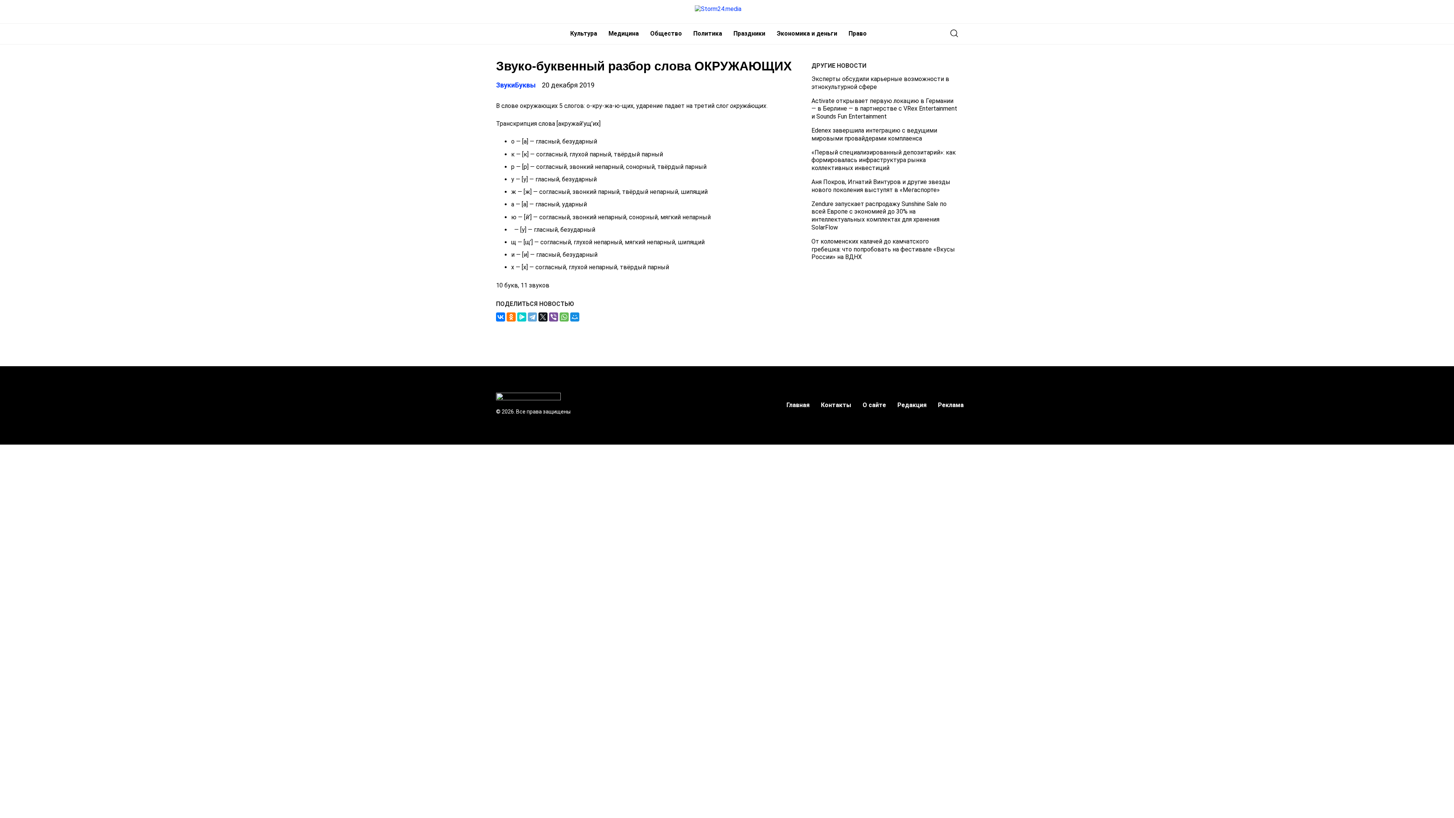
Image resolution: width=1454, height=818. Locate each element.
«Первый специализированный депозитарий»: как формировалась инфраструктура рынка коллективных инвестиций (883, 160)
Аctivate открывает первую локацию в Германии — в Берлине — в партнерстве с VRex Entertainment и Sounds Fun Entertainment (884, 108)
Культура (583, 33)
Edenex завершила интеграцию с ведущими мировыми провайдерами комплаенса (874, 134)
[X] (543, 317)
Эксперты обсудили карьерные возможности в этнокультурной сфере (880, 83)
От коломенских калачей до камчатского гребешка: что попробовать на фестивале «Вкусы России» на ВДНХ (883, 249)
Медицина (623, 33)
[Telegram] (532, 317)
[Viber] (553, 317)
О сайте (874, 405)
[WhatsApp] (564, 317)
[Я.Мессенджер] (521, 317)
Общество (666, 33)
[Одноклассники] (511, 317)
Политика (707, 33)
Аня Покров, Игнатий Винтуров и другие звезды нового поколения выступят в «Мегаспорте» (880, 186)
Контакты (836, 405)
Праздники (749, 33)
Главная (798, 405)
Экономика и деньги (807, 33)
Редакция (912, 405)
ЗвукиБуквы (516, 85)
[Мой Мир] (574, 317)
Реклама (951, 405)
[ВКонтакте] (500, 317)
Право (858, 33)
